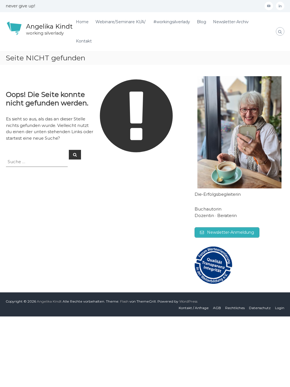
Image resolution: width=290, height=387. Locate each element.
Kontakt (84, 41)
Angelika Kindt (49, 26)
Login (279, 308)
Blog (201, 21)
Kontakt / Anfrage (194, 308)
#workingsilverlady (171, 21)
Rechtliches (235, 308)
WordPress (188, 301)
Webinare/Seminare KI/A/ (121, 21)
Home (82, 21)
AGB (217, 308)
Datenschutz (260, 308)
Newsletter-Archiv (231, 21)
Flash (124, 301)
